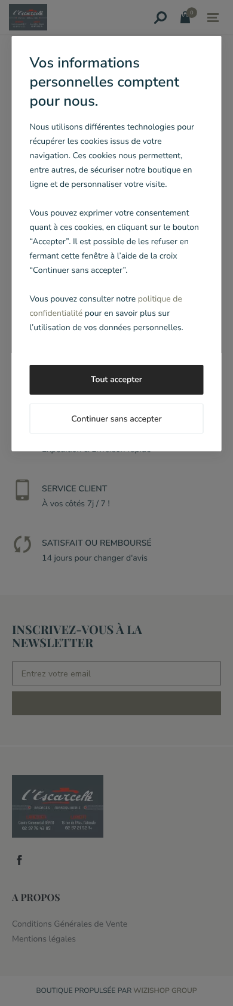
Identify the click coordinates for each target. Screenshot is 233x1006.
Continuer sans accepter (116, 418)
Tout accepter (116, 379)
